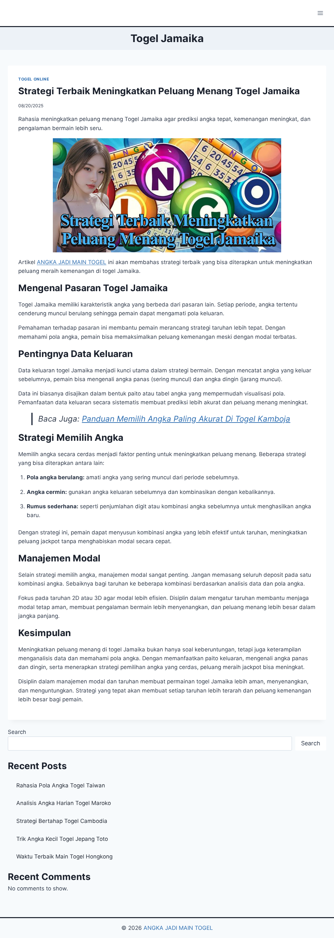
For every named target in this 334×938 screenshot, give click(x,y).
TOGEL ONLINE (33, 79)
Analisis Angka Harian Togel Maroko (63, 803)
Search (17, 732)
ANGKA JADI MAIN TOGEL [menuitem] (71, 262)
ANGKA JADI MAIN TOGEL (178, 928)
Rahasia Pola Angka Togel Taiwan (60, 785)
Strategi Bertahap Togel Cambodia (61, 821)
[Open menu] (320, 13)
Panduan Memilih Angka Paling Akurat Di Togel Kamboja (186, 419)
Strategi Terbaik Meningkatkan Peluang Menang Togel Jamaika (159, 91)
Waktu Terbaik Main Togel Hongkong (64, 856)
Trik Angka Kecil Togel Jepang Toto (62, 839)
